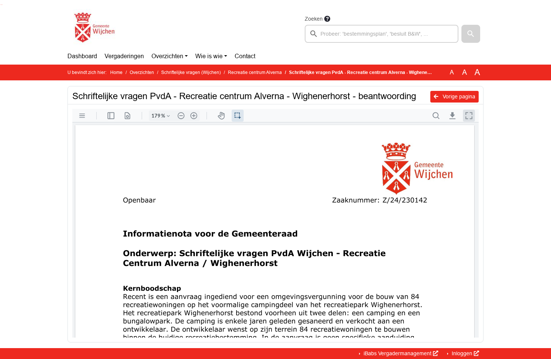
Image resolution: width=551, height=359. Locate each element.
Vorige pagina (458, 97)
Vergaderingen (124, 56)
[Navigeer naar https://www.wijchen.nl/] (92, 28)
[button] (470, 34)
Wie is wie (209, 56)
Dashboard (82, 56)
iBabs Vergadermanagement (397, 353)
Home (116, 72)
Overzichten (167, 56)
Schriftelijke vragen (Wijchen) (191, 72)
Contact (245, 56)
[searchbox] (381, 34)
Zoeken (314, 19)
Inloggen (462, 353)
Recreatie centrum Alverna (255, 72)
